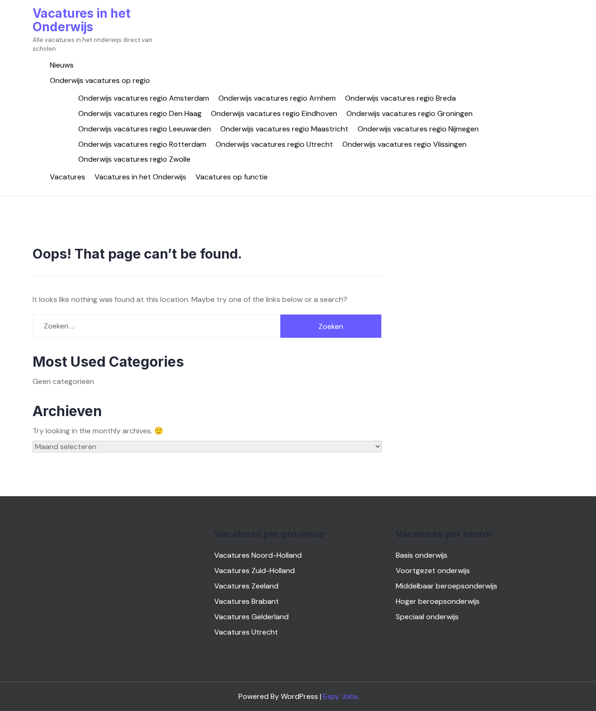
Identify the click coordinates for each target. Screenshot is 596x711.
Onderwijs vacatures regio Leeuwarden (144, 129)
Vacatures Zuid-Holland (254, 570)
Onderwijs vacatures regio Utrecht (274, 144)
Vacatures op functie (232, 177)
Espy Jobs (340, 696)
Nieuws (62, 65)
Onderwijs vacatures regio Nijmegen (418, 129)
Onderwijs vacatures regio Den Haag (140, 113)
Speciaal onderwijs (427, 617)
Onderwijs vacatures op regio (100, 80)
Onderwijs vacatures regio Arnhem (277, 98)
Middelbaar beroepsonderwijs (446, 586)
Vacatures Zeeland (246, 586)
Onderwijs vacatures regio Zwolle (134, 159)
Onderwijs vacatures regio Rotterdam (142, 144)
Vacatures (67, 177)
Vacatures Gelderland (251, 617)
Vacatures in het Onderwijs (81, 20)
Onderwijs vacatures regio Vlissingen (404, 144)
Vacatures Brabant (246, 601)
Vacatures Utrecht (246, 632)
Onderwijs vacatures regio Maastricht (284, 129)
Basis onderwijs (421, 555)
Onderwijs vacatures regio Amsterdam (143, 98)
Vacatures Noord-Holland (258, 555)
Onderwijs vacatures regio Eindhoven (274, 113)
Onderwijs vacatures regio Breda (400, 98)
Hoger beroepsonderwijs (438, 601)
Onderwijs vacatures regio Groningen (409, 113)
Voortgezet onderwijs (433, 570)
